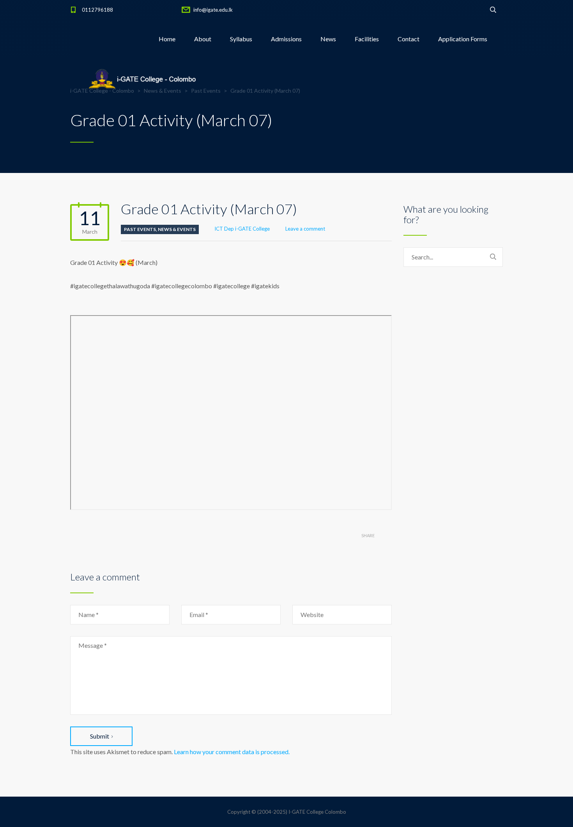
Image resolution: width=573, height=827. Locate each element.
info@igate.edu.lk (213, 10)
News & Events (177, 229)
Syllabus (241, 38)
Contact (408, 38)
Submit (99, 736)
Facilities (367, 38)
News (328, 38)
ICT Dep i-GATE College (242, 229)
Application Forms (462, 38)
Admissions (286, 38)
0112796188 (97, 10)
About (202, 38)
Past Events (140, 229)
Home (167, 38)
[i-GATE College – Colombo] (144, 77)
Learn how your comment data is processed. (232, 751)
